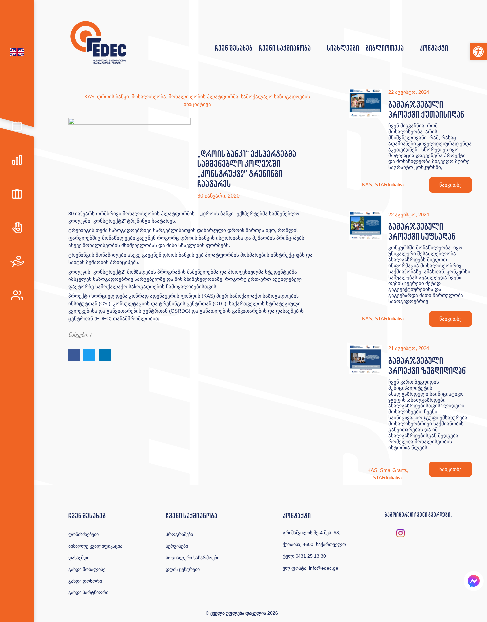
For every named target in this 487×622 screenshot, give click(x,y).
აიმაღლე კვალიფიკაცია (95, 546)
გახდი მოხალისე (86, 569)
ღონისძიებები (83, 534)
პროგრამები (179, 534)
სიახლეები (343, 48)
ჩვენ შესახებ (233, 48)
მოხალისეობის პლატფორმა (203, 96)
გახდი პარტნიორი (88, 592)
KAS (89, 96)
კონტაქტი (434, 48)
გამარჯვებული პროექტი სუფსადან (421, 231)
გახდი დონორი (85, 581)
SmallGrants (393, 470)
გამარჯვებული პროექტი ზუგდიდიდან (427, 365)
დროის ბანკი (113, 96)
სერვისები (177, 546)
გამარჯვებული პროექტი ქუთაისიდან (426, 109)
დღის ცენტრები (183, 569)
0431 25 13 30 (311, 556)
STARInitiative (390, 184)
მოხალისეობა (149, 96)
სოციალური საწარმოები (192, 557)
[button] (478, 51)
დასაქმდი (78, 557)
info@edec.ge (323, 568)
